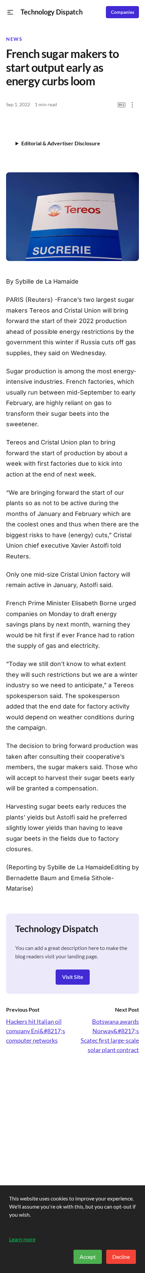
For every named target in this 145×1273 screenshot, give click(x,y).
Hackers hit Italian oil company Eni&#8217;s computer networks (35, 1031)
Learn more (22, 1239)
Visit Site (72, 977)
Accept (88, 1256)
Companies (122, 12)
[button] (10, 12)
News (14, 39)
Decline (121, 1256)
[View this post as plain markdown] (121, 105)
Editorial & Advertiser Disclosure (60, 143)
